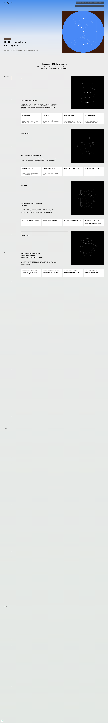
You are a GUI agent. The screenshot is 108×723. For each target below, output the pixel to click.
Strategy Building (5, 605)
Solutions (90, 2)
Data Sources (6, 76)
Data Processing (6, 253)
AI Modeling (6, 428)
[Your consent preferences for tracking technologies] (2, 721)
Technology (78, 2)
